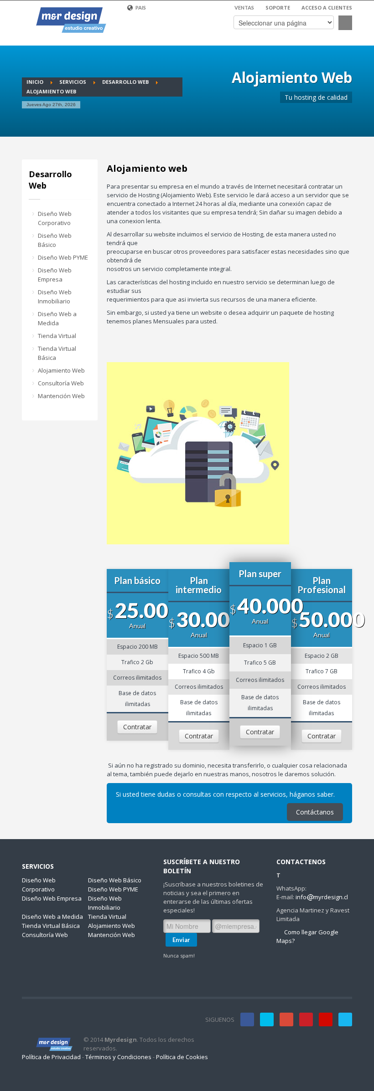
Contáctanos (315, 812)
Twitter (267, 1019)
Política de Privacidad (51, 1057)
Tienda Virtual (57, 336)
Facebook (247, 1019)
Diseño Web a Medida (57, 318)
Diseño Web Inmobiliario (55, 296)
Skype (345, 1019)
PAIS (140, 7)
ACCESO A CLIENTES (326, 7)
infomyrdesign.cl (322, 897)
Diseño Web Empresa (55, 274)
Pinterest (306, 1019)
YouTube (325, 1019)
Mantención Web (61, 396)
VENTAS (244, 7)
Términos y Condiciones (118, 1057)
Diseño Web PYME (63, 257)
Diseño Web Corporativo (55, 218)
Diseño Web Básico (55, 240)
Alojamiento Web (61, 370)
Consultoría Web (61, 383)
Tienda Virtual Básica (57, 353)
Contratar (137, 726)
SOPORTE (277, 7)
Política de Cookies (182, 1057)
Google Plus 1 (286, 1019)
